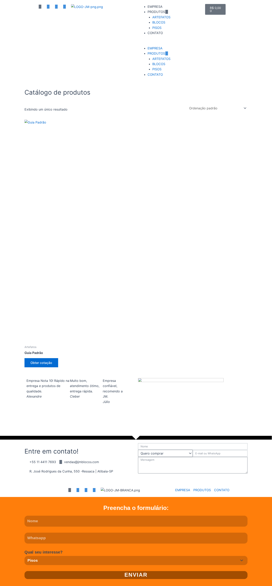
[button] (169, 42)
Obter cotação (41, 363)
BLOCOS (158, 22)
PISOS (156, 28)
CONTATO (155, 33)
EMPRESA (155, 7)
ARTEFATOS (161, 17)
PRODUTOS (156, 12)
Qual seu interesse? (43, 552)
